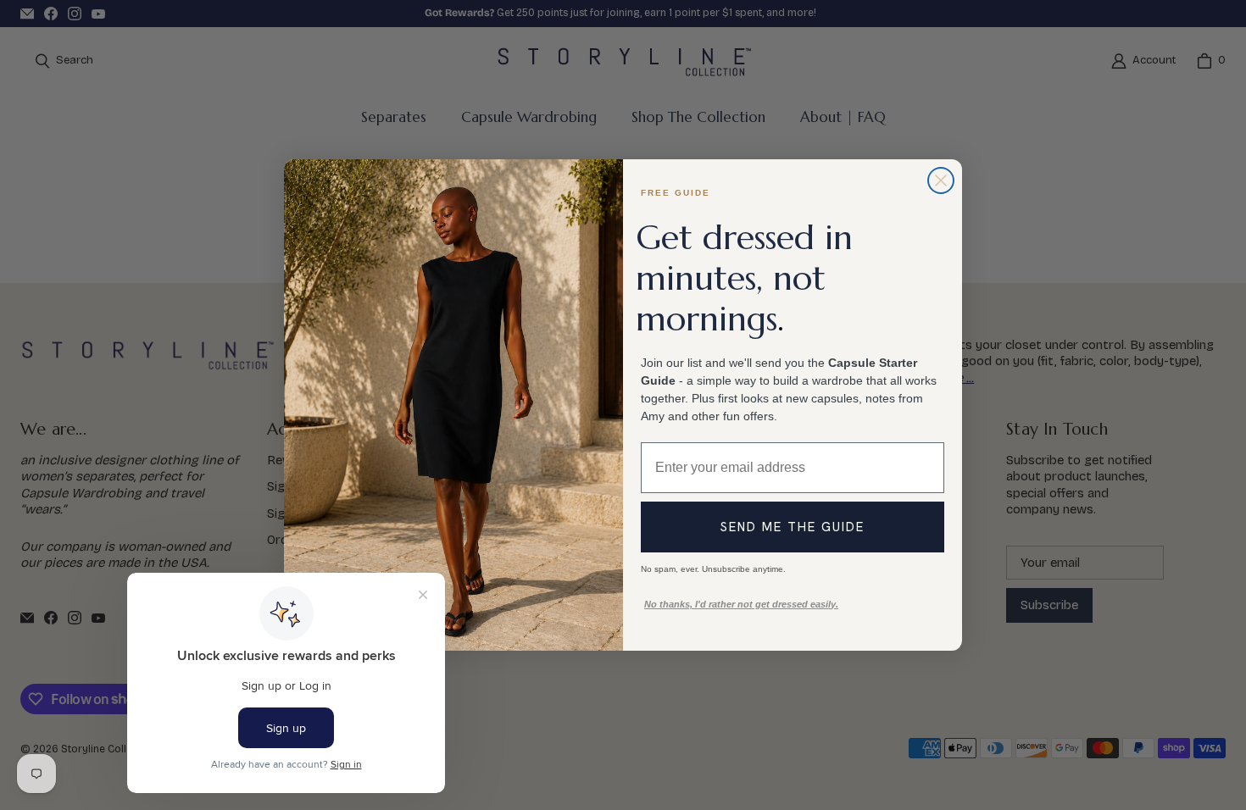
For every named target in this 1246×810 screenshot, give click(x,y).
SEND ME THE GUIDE (792, 527)
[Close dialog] (941, 180)
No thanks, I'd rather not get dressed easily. (741, 604)
